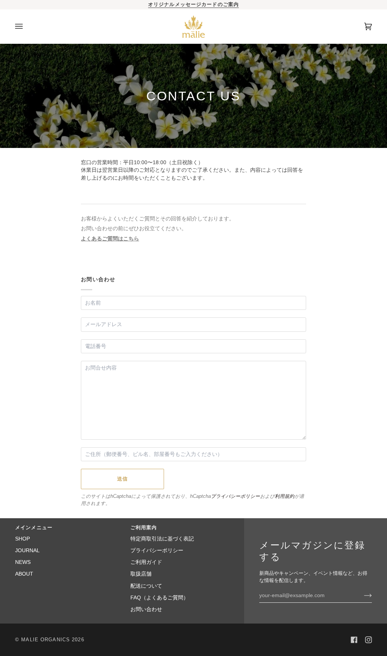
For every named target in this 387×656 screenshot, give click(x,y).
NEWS (23, 562)
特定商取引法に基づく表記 (162, 539)
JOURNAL (27, 550)
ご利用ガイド (146, 562)
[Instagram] (368, 639)
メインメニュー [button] (34, 527)
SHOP (22, 539)
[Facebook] (354, 639)
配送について (146, 586)
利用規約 (284, 496)
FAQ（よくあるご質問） (159, 598)
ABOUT (24, 574)
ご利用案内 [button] (143, 527)
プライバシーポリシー (235, 496)
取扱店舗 (141, 574)
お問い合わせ (146, 609)
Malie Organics (45, 639)
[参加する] (362, 595)
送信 (122, 479)
